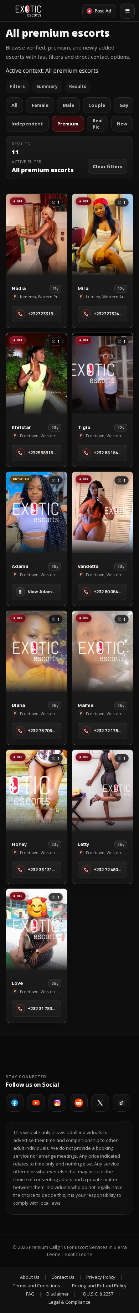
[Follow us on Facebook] (15, 1103)
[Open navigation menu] (127, 11)
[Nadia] (36, 234)
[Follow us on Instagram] (57, 1103)
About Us (30, 1277)
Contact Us (62, 1277)
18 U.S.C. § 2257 (97, 1294)
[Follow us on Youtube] (36, 1103)
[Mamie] (102, 651)
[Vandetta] (102, 512)
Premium (67, 123)
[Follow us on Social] (79, 1103)
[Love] (36, 929)
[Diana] (36, 651)
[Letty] (102, 790)
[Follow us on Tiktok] (121, 1103)
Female (40, 105)
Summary (47, 86)
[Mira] (102, 234)
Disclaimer (57, 1294)
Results (77, 86)
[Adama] (36, 512)
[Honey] (36, 790)
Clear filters (107, 166)
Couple (96, 105)
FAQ (30, 1294)
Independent (27, 123)
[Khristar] (36, 373)
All (14, 105)
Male (68, 105)
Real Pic (98, 123)
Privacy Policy (100, 1277)
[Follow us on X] (100, 1103)
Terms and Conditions (36, 1285)
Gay (123, 105)
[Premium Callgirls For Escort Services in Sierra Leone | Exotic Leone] (28, 11)
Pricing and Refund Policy (99, 1285)
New (122, 123)
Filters (17, 86)
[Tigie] (102, 373)
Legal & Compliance (69, 1302)
